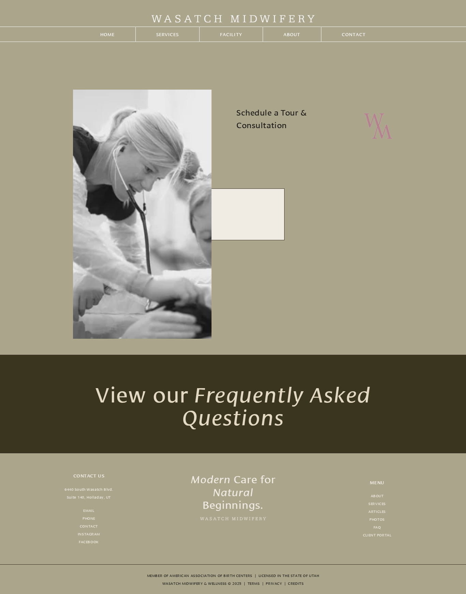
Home (107, 34)
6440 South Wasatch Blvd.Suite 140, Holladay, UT (88, 493)
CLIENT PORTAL (377, 534)
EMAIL (88, 510)
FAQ (377, 527)
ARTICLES (377, 511)
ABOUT (377, 495)
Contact (354, 34)
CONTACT (89, 526)
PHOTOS (376, 519)
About (291, 34)
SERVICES (377, 503)
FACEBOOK (89, 541)
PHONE (89, 518)
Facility (231, 34)
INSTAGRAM (89, 533)
